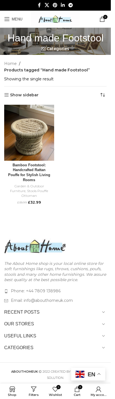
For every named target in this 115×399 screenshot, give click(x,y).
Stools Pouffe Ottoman (34, 193)
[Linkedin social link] (63, 5)
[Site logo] (55, 18)
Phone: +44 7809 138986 (36, 290)
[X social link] (47, 5)
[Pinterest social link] (55, 5)
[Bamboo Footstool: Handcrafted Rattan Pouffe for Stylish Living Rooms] (29, 133)
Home (10, 63)
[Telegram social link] (71, 5)
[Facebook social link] (39, 5)
